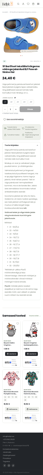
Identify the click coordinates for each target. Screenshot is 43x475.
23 (18, 102)
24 (24, 102)
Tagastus (6, 461)
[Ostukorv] (33, 3)
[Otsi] (18, 3)
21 (5, 102)
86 (5, 400)
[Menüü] (38, 3)
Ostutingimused (9, 455)
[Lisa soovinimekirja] (18, 323)
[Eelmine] (6, 34)
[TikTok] (13, 465)
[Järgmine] (37, 34)
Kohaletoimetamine (10, 449)
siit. (25, 208)
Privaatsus (7, 458)
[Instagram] (9, 465)
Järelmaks (7, 452)
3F (4, 61)
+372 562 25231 (9, 439)
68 (9, 397)
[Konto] (23, 3)
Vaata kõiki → (35, 316)
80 (16, 397)
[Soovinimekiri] (28, 3)
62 (5, 397)
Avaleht (5, 12)
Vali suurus (13, 409)
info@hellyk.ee (8, 436)
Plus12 (7, 286)
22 (11, 102)
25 (31, 102)
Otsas (30, 109)
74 (12, 397)
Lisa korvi (12, 354)
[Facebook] (4, 465)
